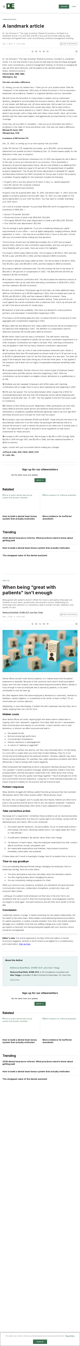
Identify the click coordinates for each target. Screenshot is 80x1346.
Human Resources (9, 19)
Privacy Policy (69, 1336)
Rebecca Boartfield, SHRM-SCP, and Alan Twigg (22, 612)
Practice (5, 580)
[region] (40, 1339)
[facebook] (32, 51)
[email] (47, 51)
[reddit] (44, 51)
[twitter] (40, 51)
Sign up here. (25, 944)
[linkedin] (36, 51)
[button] (4, 6)
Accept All (40, 1341)
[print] (76, 51)
